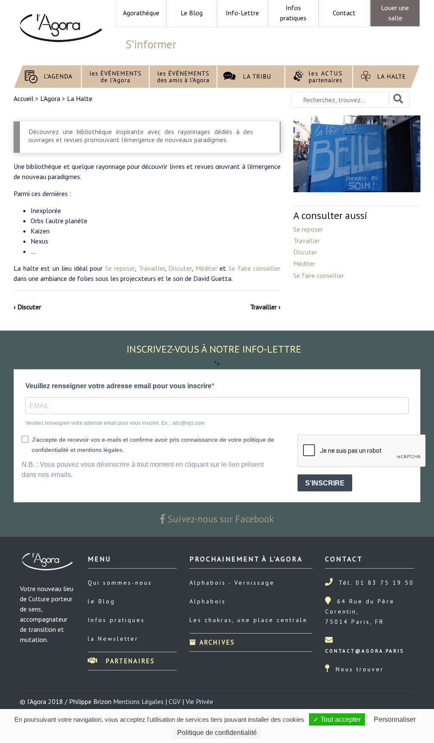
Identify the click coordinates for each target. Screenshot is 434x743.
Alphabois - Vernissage (232, 582)
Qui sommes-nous (120, 582)
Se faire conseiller (254, 268)
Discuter (180, 268)
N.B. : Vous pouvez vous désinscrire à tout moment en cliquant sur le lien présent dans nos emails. (143, 469)
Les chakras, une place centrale (248, 620)
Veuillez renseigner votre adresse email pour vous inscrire (118, 386)
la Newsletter (113, 638)
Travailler (152, 268)
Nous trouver (360, 669)
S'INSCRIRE (325, 483)
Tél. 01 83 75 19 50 (376, 582)
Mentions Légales (138, 701)
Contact (344, 12)
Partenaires (129, 661)
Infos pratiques (116, 620)
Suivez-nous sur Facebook (219, 519)
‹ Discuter (27, 307)
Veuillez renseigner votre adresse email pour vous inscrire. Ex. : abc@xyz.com (115, 423)
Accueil (24, 98)
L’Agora (50, 98)
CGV (175, 701)
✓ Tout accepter (337, 719)
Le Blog (192, 12)
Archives (216, 642)
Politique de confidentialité (217, 732)
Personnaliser (395, 719)
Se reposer (120, 268)
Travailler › (265, 307)
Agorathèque (141, 12)
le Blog (101, 601)
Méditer (206, 268)
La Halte (79, 98)
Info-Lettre (242, 12)
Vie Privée (199, 701)
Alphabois (207, 601)
